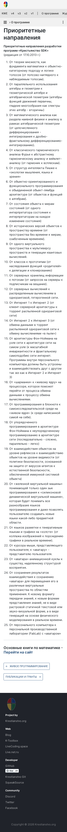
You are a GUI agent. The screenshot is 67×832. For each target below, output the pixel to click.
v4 (12, 13)
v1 (32, 13)
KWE (5, 13)
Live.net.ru (12, 752)
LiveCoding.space (16, 746)
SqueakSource (14, 782)
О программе (50, 13)
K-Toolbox (11, 740)
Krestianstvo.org (15, 721)
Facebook (11, 808)
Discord (10, 796)
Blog (8, 735)
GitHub (9, 766)
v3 (19, 13)
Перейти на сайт (18, 652)
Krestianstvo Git (15, 776)
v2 (25, 13)
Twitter (9, 802)
